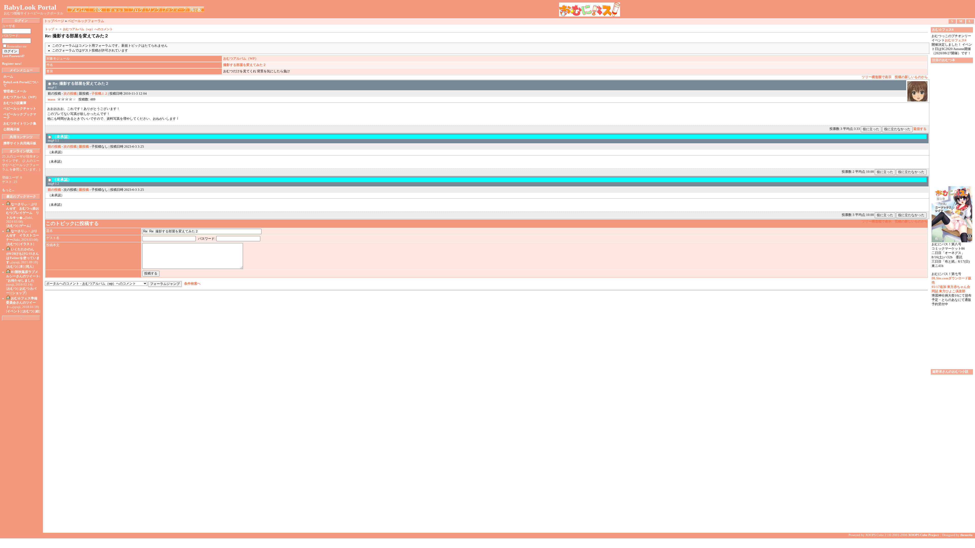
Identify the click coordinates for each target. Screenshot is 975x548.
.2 (106, 93)
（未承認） (62, 136)
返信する (920, 129)
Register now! (12, 63)
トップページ (54, 21)
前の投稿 (54, 146)
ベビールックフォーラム (86, 21)
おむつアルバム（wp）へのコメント (88, 29)
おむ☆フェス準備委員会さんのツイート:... (21, 303)
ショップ (18, 293)
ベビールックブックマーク (19, 116)
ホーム (8, 76)
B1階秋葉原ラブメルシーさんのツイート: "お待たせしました (23, 276)
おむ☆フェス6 (955, 40)
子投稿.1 (97, 93)
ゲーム (25, 226)
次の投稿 (70, 93)
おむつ (12, 226)
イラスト (26, 244)
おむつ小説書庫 (14, 103)
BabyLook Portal (30, 7)
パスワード (206, 239)
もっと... (8, 190)
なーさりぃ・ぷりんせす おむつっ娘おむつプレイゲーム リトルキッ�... (22, 210)
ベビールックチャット (19, 108)
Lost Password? (13, 56)
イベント (13, 311)
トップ (49, 29)
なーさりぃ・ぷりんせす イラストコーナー (22, 235)
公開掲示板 (11, 129)
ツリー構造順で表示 (876, 77)
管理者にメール (14, 91)
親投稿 (84, 146)
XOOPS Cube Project (923, 535)
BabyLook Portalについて (20, 83)
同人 (29, 266)
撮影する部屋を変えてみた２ (244, 65)
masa (51, 99)
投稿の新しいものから (911, 77)
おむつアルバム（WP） (20, 97)
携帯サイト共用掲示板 (19, 143)
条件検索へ (192, 283)
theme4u (966, 535)
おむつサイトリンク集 (19, 123)
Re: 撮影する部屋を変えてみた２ (81, 83)
